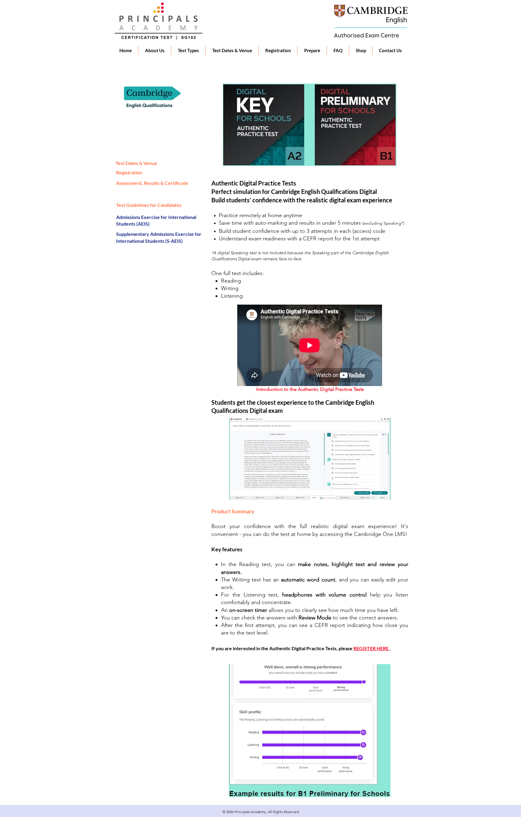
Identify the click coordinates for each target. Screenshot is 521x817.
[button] (154, 50)
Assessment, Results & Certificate (152, 183)
